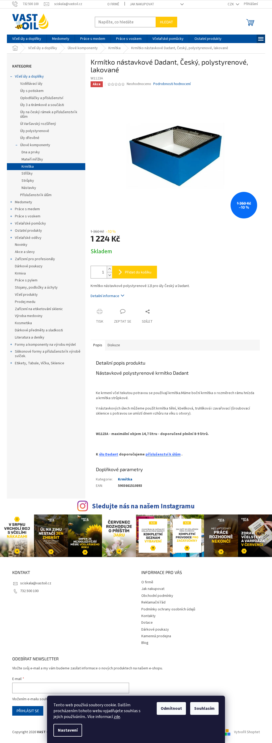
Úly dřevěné (29, 138)
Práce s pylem (26, 280)
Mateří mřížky (32, 159)
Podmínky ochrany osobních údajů (168, 609)
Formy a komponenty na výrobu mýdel (45, 344)
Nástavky (29, 188)
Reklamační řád (153, 602)
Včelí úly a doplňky (29, 76)
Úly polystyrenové (34, 131)
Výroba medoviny (28, 316)
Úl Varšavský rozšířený (38, 123)
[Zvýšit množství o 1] (109, 269)
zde (117, 717)
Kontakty (148, 616)
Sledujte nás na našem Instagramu (143, 506)
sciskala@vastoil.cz (35, 583)
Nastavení (68, 730)
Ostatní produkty (28, 230)
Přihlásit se (27, 710)
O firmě (113, 4)
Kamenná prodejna (156, 636)
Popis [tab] (97, 345)
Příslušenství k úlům (36, 195)
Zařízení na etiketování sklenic (39, 309)
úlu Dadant (108, 454)
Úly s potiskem (32, 91)
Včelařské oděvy (28, 237)
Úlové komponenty (35, 145)
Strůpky (28, 180)
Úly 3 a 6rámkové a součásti (42, 105)
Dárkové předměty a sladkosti (39, 330)
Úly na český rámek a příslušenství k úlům (48, 114)
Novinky (21, 244)
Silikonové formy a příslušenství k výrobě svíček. (47, 354)
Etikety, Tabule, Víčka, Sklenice (39, 363)
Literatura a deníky (29, 337)
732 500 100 (29, 591)
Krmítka (28, 166)
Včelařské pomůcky (30, 223)
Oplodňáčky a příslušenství (41, 98)
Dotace (147, 622)
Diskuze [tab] (114, 345)
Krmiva (20, 273)
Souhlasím (204, 708)
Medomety (23, 202)
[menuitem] (26, 39)
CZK (231, 4)
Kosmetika (23, 323)
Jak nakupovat (142, 4)
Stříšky (27, 173)
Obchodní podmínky (157, 595)
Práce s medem (27, 209)
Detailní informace (105, 296)
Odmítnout (171, 708)
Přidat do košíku (138, 272)
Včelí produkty (26, 294)
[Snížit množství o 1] (109, 275)
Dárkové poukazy (28, 266)
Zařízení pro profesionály (35, 259)
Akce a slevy (25, 252)
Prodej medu (25, 302)
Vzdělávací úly (31, 83)
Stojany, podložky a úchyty (36, 287)
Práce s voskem (27, 216)
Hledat (166, 22)
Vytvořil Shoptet (247, 732)
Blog (144, 642)
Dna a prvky (31, 152)
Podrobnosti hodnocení (172, 84)
